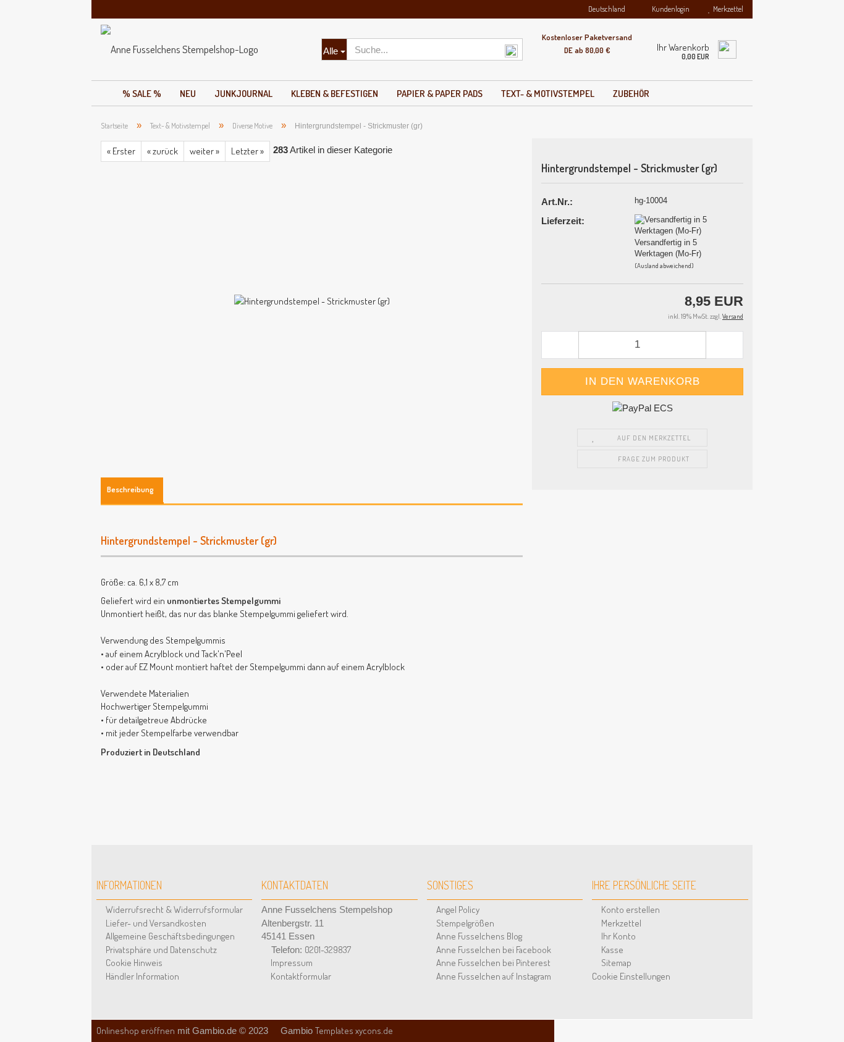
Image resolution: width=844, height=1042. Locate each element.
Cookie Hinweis (133, 962)
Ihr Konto (617, 936)
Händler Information (141, 976)
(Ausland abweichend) (664, 265)
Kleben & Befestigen (334, 93)
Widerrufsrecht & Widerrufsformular (173, 909)
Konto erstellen (629, 909)
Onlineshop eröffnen (135, 1030)
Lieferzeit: (562, 221)
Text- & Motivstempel (547, 93)
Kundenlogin (669, 9)
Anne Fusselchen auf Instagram (492, 976)
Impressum (291, 962)
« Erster (121, 151)
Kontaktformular (300, 976)
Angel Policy (456, 909)
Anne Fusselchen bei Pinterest (492, 962)
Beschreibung (130, 489)
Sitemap (615, 962)
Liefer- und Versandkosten (155, 923)
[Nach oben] (819, 1017)
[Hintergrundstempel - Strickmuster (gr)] (312, 300)
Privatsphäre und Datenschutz (160, 950)
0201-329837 (328, 950)
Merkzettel (727, 9)
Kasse (611, 950)
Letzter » (247, 151)
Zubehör (631, 93)
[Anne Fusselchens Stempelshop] (202, 49)
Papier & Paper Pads (440, 93)
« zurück (162, 151)
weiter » (204, 151)
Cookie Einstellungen (631, 976)
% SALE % (141, 93)
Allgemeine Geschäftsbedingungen (169, 936)
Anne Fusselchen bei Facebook (492, 950)
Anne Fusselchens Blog (478, 936)
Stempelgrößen (464, 923)
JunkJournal (243, 93)
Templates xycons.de (354, 1030)
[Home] (103, 90)
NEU (188, 93)
